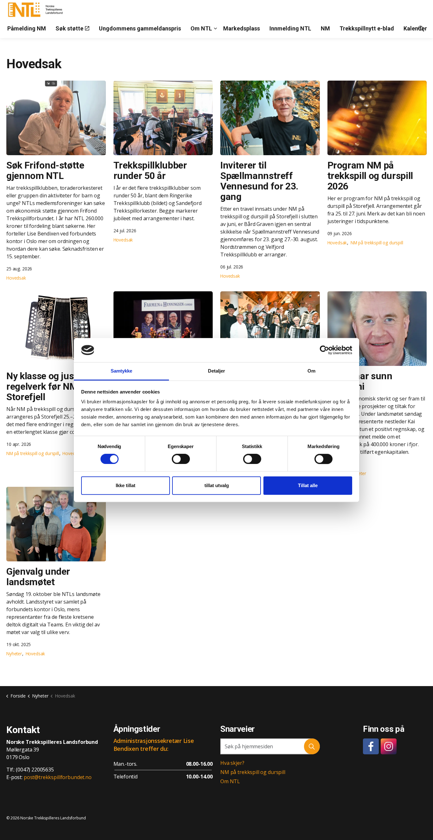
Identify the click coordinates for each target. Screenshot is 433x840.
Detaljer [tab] (216, 371)
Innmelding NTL (290, 28)
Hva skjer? (232, 762)
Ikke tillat (125, 485)
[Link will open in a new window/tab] (371, 746)
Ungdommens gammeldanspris (140, 28)
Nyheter (14, 654)
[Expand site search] (420, 28)
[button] (312, 746)
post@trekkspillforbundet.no (58, 777)
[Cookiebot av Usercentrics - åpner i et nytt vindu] (324, 350)
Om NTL (201, 28)
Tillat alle (308, 485)
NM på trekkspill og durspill (377, 243)
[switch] (181, 459)
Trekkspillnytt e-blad (366, 28)
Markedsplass (241, 28)
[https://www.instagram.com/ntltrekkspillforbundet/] (389, 746)
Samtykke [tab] (121, 371)
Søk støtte (69, 28)
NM (325, 28)
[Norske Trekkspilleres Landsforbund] (36, 9)
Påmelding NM (26, 28)
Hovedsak (16, 278)
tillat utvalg (216, 485)
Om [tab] (311, 371)
